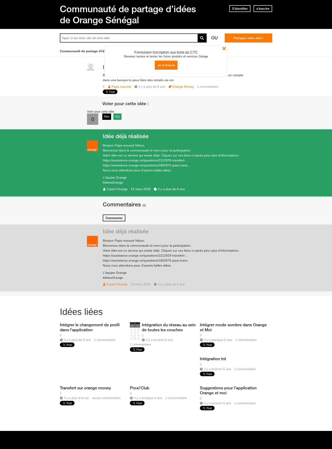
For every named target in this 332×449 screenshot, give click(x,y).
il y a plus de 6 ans (171, 189)
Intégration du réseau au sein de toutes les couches (169, 327)
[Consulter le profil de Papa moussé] (90, 69)
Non (106, 116)
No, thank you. (224, 48)
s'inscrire (262, 9)
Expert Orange (117, 189)
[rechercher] (202, 38)
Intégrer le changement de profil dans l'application (89, 327)
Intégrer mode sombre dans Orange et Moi (233, 327)
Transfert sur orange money (85, 387)
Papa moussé (121, 86)
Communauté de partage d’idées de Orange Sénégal (128, 14)
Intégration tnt (213, 358)
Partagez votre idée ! (248, 38)
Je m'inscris (166, 65)
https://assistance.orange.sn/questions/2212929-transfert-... (145, 160)
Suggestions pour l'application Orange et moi (228, 390)
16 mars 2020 (141, 189)
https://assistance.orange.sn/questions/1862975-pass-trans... (146, 165)
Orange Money (183, 86)
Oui (117, 116)
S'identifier (240, 9)
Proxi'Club (139, 387)
